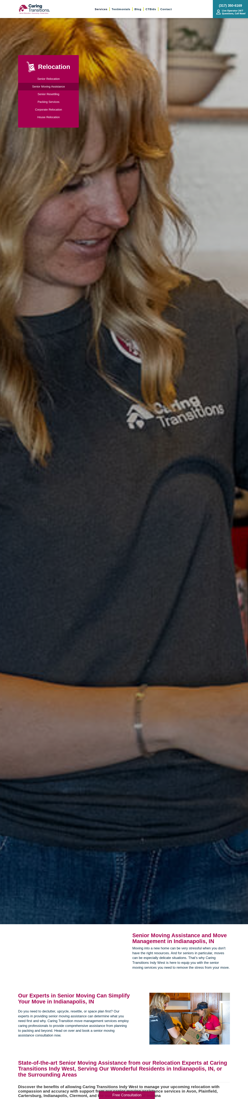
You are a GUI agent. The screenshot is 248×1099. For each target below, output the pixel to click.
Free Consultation (126, 1095)
